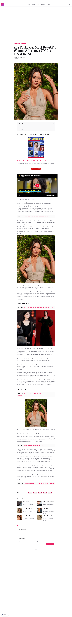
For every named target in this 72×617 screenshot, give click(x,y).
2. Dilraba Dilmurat (22, 127)
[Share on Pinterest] (41, 493)
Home (29, 4)
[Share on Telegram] (39, 493)
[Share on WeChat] (29, 493)
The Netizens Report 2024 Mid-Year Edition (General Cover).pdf (31, 160)
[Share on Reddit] (46, 493)
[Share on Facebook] (34, 493)
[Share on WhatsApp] (36, 493)
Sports (49, 4)
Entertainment (43, 4)
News (38, 4)
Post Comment (50, 544)
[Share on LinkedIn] (44, 493)
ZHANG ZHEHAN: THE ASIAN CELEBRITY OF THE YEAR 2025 (36, 216)
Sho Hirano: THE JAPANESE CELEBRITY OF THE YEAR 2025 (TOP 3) (38, 307)
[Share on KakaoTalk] (51, 493)
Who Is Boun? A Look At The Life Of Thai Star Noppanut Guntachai (39, 483)
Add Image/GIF (22, 538)
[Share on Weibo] (49, 493)
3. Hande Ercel (21, 129)
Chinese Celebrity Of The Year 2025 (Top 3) (33, 445)
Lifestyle (33, 4)
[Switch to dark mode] (67, 4)
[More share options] (54, 493)
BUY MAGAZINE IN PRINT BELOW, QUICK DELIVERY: (27, 125)
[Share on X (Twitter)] (31, 493)
